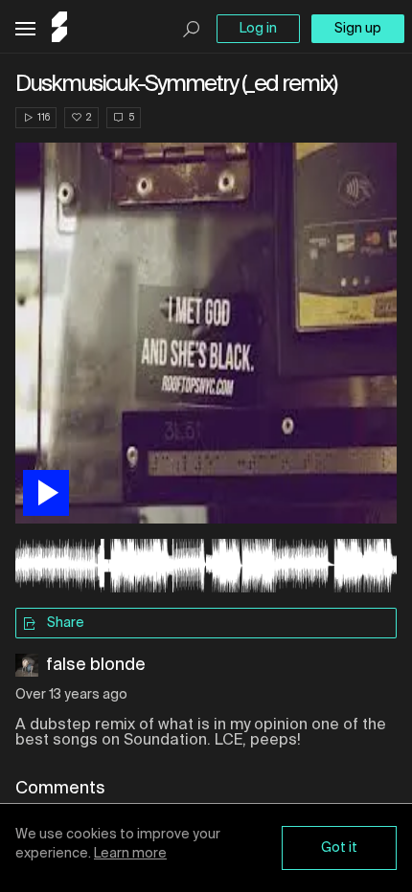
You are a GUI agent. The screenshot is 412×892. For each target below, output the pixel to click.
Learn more (130, 853)
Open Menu (25, 29)
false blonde (96, 665)
